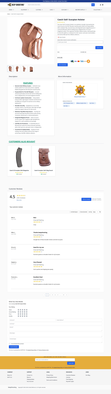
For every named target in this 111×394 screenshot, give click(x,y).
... (60, 294)
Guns (51, 9)
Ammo (10, 9)
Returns (29, 377)
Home (8, 14)
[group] (61, 22)
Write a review (86, 199)
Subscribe (71, 363)
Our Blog (88, 375)
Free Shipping (69, 379)
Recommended (84, 212)
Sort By (90, 212)
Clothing (38, 9)
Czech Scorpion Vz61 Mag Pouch (43, 170)
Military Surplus (80, 9)
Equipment (24, 9)
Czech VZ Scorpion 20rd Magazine (19, 170)
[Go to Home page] (16, 4)
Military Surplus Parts (81, 103)
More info (19, 200)
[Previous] (44, 295)
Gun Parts (92, 103)
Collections (97, 9)
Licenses (68, 377)
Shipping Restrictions (51, 377)
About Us (9, 375)
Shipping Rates (30, 379)
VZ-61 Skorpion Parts (68, 103)
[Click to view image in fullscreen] (30, 40)
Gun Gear (64, 9)
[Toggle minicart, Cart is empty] (103, 5)
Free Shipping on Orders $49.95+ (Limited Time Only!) (55, 1)
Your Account (30, 381)
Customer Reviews (70, 375)
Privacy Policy (49, 375)
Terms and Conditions (51, 380)
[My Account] (100, 5)
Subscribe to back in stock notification (66, 40)
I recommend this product (17, 343)
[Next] (66, 295)
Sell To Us (9, 377)
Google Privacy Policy (32, 350)
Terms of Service (42, 350)
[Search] (93, 4)
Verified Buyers (74, 212)
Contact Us (29, 375)
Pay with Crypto (70, 381)
